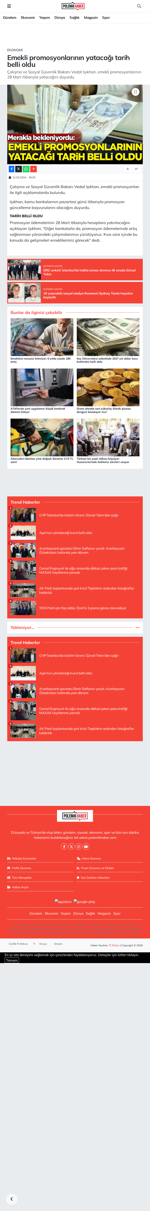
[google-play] (84, 901)
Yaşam (44, 17)
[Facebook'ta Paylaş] (11, 169)
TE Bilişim (114, 945)
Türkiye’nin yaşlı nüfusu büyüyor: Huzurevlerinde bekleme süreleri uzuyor (103, 460)
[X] (71, 846)
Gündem (9, 17)
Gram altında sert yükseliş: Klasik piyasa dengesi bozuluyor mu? (104, 410)
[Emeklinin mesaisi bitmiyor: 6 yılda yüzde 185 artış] (42, 337)
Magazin (91, 17)
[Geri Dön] (12, 1199)
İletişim (58, 943)
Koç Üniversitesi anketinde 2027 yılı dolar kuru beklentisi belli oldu (107, 360)
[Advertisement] (75, 772)
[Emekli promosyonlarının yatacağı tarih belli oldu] (75, 124)
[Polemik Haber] (73, 5)
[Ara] (139, 6)
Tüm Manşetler (22, 877)
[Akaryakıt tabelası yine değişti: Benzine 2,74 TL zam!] (42, 437)
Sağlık (74, 17)
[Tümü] (137, 627)
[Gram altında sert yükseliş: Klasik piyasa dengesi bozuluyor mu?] (108, 387)
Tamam (12, 960)
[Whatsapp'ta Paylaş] (26, 169)
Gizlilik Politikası (18, 943)
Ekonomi (28, 17)
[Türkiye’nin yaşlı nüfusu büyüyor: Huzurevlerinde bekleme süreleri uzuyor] (108, 437)
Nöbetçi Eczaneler (24, 858)
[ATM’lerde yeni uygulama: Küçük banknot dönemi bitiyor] (42, 387)
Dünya (59, 17)
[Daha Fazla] (33, 169)
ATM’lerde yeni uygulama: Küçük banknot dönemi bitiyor (38, 410)
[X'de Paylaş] (18, 169)
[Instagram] (78, 846)
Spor (106, 17)
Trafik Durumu (21, 868)
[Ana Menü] (9, 6)
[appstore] (63, 901)
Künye (43, 943)
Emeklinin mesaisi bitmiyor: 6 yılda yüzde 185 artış (41, 360)
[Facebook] (64, 846)
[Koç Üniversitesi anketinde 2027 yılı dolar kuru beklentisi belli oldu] (108, 337)
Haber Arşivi (20, 887)
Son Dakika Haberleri (95, 877)
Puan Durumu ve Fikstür (97, 868)
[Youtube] (86, 846)
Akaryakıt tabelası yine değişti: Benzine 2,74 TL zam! (42, 460)
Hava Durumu (91, 858)
